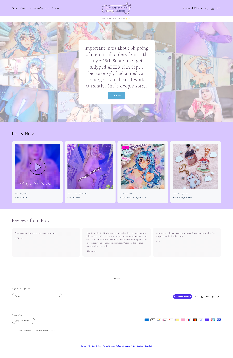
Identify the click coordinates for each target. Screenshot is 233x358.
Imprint (148, 346)
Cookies (140, 346)
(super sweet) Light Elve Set (77, 194)
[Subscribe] (59, 296)
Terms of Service (88, 346)
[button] (24, 8)
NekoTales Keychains (180, 194)
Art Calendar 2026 (126, 194)
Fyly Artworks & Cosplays (28, 330)
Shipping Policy (129, 346)
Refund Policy (115, 346)
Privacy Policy (102, 346)
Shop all (116, 95)
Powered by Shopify (47, 330)
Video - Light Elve (21, 194)
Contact (116, 279)
